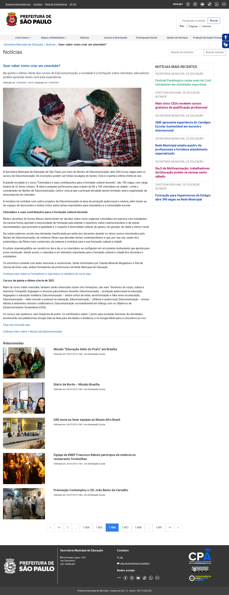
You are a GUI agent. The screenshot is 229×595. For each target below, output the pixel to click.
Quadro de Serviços (177, 37)
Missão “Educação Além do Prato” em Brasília (85, 349)
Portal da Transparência (56, 4)
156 (121, 557)
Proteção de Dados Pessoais (208, 37)
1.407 (125, 527)
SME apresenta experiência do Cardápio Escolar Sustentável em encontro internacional (183, 126)
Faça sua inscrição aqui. (17, 324)
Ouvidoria (37, 4)
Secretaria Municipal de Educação (23, 44)
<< (59, 527)
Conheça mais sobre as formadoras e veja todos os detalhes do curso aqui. (47, 273)
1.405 (99, 527)
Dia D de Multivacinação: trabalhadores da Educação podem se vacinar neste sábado (182, 172)
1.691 (159, 527)
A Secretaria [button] (22, 37)
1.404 (86, 527)
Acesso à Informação (115, 37)
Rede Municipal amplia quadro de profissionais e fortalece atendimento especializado (181, 149)
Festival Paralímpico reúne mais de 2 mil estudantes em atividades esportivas (183, 82)
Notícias (207, 26)
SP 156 (73, 4)
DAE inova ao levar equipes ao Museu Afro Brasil (87, 419)
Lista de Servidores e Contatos (134, 563)
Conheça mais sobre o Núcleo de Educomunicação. (33, 331)
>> (170, 527)
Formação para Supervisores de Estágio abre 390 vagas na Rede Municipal (183, 197)
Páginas (193, 26)
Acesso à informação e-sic (18, 4)
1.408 (138, 527)
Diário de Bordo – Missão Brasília (77, 384)
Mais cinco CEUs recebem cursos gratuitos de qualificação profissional (181, 105)
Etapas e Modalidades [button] (53, 37)
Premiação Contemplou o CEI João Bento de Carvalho (91, 490)
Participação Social (146, 37)
